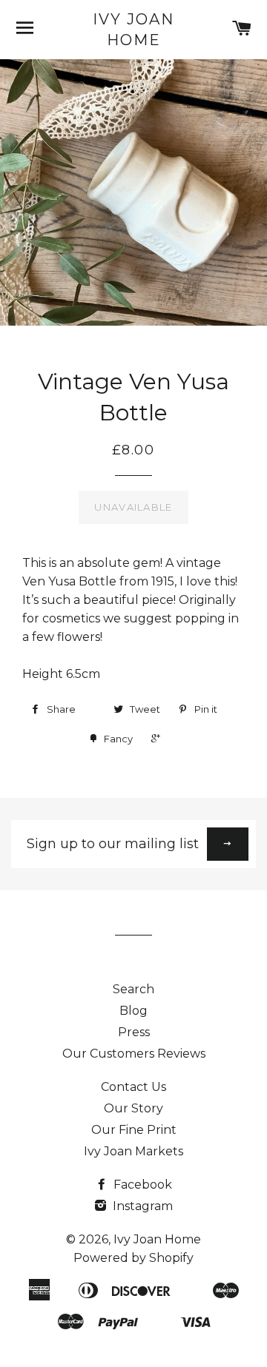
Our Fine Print (134, 1130)
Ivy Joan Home (133, 29)
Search (133, 989)
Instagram (141, 1206)
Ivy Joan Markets (133, 1151)
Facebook (141, 1185)
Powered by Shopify (133, 1258)
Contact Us (133, 1087)
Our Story (133, 1108)
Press (134, 1032)
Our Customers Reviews (133, 1054)
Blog (133, 1011)
